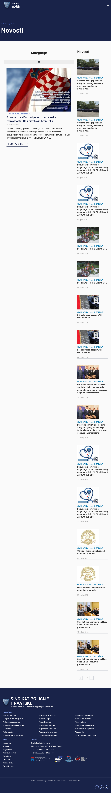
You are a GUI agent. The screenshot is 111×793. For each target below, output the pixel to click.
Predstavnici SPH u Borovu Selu (92, 249)
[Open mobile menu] (108, 5)
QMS (78, 781)
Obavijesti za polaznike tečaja (19, 114)
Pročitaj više (15, 144)
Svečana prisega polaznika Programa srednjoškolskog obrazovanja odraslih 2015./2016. (90, 84)
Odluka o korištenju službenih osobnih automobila (91, 552)
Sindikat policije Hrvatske (8, 24)
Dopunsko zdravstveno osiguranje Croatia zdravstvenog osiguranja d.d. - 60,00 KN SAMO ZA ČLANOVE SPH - (92, 169)
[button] (39, 62)
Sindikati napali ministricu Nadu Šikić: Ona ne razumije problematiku (92, 624)
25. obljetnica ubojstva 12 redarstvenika (89, 316)
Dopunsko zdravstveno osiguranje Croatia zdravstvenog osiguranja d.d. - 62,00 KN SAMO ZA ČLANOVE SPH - (92, 471)
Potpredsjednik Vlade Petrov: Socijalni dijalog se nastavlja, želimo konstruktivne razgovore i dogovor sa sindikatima (92, 388)
